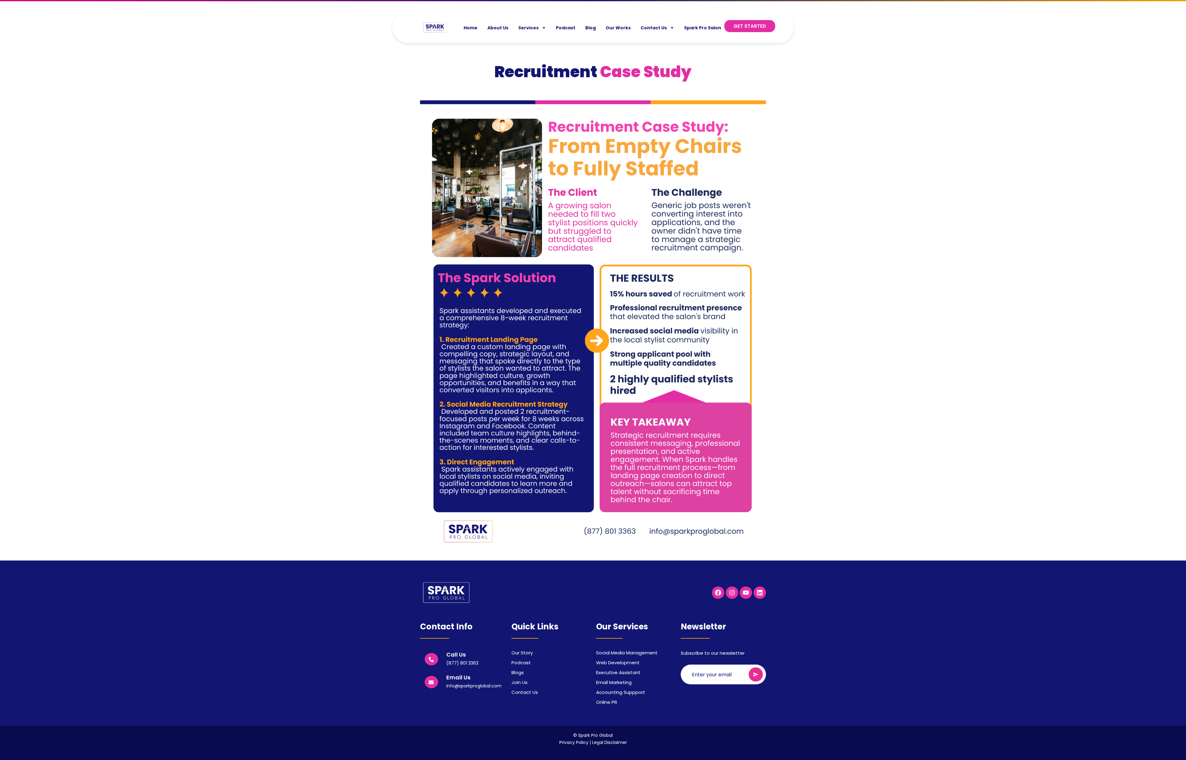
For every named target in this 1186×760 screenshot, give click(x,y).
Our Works (618, 28)
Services (528, 28)
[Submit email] (756, 674)
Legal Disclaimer (609, 742)
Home (470, 28)
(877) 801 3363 (462, 663)
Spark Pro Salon (702, 28)
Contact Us (654, 28)
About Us (497, 28)
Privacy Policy (573, 742)
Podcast (565, 28)
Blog (590, 28)
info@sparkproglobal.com (474, 686)
